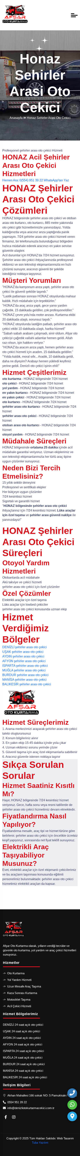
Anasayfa (16, 117)
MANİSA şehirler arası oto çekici (24, 679)
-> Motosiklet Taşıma (16, 999)
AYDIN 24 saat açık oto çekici (22, 1037)
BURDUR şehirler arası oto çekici (25, 675)
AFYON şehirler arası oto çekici (24, 661)
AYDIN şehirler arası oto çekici (23, 656)
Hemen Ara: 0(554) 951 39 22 (22, 180)
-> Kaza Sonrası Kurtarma (20, 993)
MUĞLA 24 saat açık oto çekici (22, 1057)
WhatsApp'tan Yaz (56, 180)
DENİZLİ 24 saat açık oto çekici (23, 1024)
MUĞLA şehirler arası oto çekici (24, 670)
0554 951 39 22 (16, 1102)
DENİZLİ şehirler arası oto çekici (24, 647)
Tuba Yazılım (40, 1142)
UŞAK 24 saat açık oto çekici (21, 1031)
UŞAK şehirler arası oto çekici (22, 651)
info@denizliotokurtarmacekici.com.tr (30, 1108)
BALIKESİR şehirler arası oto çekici (26, 684)
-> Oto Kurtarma (13, 973)
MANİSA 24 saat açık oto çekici (23, 1070)
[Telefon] (72, 1093)
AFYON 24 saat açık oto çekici (22, 1044)
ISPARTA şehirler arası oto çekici (25, 665)
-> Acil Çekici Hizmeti (17, 1006)
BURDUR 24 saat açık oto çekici (24, 1064)
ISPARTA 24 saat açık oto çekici (23, 1051)
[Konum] (72, 1116)
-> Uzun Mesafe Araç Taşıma (22, 986)
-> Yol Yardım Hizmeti (17, 979)
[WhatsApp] (72, 1105)
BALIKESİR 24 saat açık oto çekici (25, 1077)
